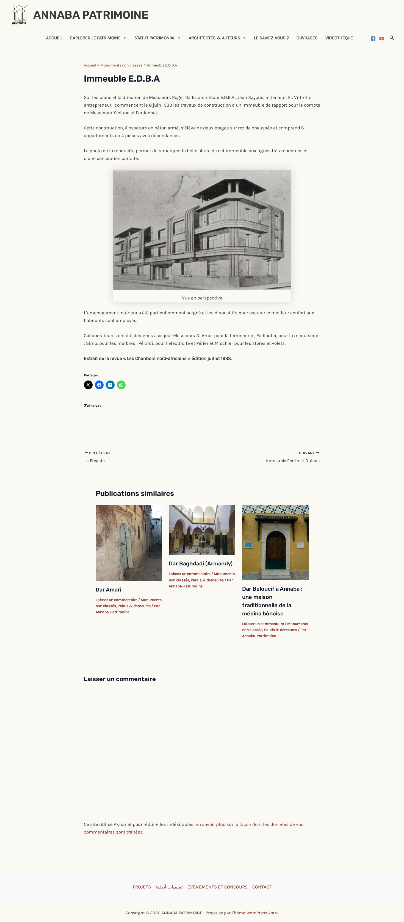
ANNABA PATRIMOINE (90, 15)
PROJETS (142, 887)
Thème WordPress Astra (255, 912)
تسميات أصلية (169, 887)
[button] (391, 37)
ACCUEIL (54, 37)
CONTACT (262, 887)
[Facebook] (373, 38)
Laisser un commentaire (116, 600)
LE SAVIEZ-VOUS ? (271, 37)
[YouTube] (381, 38)
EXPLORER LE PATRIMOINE (95, 37)
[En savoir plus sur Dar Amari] (129, 542)
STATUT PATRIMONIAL (154, 37)
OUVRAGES (307, 37)
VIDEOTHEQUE (339, 37)
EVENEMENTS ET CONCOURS (217, 887)
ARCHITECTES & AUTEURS (214, 37)
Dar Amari (108, 589)
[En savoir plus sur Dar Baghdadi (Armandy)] (202, 529)
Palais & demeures (134, 606)
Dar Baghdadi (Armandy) (201, 563)
